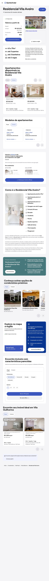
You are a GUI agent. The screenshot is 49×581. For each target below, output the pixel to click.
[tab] (8, 370)
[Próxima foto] (22, 90)
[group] (15, 98)
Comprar (14, 80)
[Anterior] (35, 80)
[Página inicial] (10, 3)
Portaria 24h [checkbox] (19, 377)
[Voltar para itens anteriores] (7, 209)
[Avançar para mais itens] (21, 209)
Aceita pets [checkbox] (10, 380)
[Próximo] (40, 80)
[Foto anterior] (7, 90)
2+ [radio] (11, 387)
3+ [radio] (14, 387)
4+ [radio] (17, 387)
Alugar (7, 80)
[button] (15, 98)
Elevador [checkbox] (27, 377)
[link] (24, 394)
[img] (12, 298)
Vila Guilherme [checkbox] (11, 377)
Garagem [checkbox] (33, 377)
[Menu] (2, 3)
